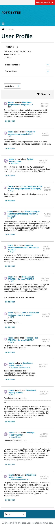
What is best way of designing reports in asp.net (23, 314)
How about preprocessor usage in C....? (20, 103)
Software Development (20, 367)
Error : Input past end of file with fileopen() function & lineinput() (25, 187)
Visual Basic (16, 437)
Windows (14, 164)
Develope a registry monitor (21, 364)
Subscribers (11, 71)
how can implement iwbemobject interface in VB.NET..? (23, 247)
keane (11, 102)
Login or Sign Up (43, 2)
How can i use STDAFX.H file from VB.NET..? (21, 278)
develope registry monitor (22, 434)
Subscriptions (12, 64)
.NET (12, 191)
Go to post (10, 121)
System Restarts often (21, 160)
